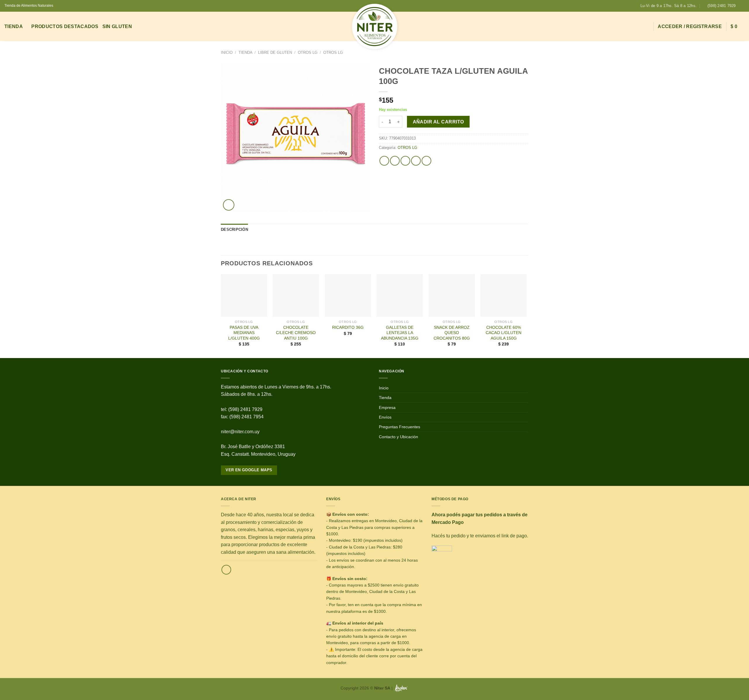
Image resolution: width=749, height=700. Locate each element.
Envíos (385, 417)
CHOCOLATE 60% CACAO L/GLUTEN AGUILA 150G (503, 332)
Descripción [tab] (234, 229)
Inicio (227, 52)
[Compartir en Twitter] (395, 161)
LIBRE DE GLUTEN (275, 52)
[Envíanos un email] (226, 570)
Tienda (13, 26)
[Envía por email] (405, 161)
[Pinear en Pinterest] (416, 161)
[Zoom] (228, 205)
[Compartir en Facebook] (384, 161)
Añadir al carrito (438, 121)
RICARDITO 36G (348, 327)
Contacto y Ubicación (398, 436)
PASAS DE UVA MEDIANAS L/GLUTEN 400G (244, 332)
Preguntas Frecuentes (399, 426)
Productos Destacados (64, 26)
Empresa (387, 407)
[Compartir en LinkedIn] (426, 161)
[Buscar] (646, 26)
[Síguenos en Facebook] (741, 6)
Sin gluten (117, 26)
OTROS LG (307, 52)
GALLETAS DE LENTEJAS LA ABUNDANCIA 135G (399, 332)
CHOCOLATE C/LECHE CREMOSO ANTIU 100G (296, 332)
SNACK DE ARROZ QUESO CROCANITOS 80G (452, 332)
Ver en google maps (249, 470)
